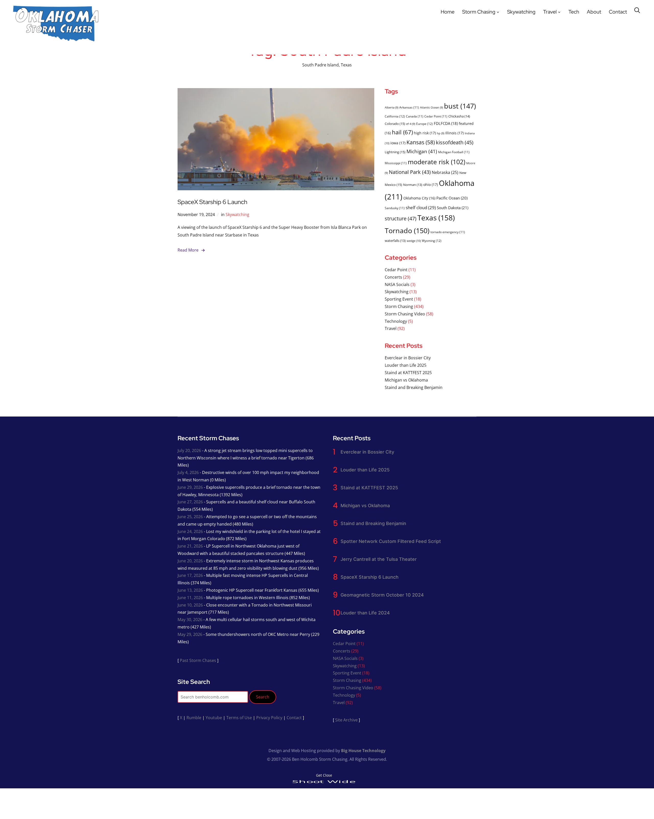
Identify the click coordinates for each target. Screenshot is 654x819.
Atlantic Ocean (431, 107)
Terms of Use (239, 717)
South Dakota (452, 207)
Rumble (193, 717)
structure (400, 218)
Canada (414, 116)
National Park (410, 172)
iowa (397, 142)
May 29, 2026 (190, 634)
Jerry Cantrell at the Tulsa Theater (379, 559)
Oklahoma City (419, 198)
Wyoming (431, 241)
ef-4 (410, 124)
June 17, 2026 (190, 575)
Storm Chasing (478, 11)
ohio (430, 184)
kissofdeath (454, 142)
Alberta (391, 107)
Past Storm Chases (198, 660)
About (594, 11)
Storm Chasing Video (405, 314)
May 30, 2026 (190, 619)
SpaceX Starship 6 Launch (212, 202)
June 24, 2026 (190, 531)
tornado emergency (447, 232)
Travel (550, 11)
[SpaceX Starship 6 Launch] (276, 91)
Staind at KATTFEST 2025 (408, 372)
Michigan (421, 151)
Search (262, 697)
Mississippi (396, 163)
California (395, 116)
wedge (414, 241)
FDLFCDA (446, 123)
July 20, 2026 (189, 450)
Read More (188, 250)
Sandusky (395, 208)
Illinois (454, 132)
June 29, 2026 (190, 487)
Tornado (407, 230)
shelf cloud (421, 207)
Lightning (395, 152)
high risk (425, 132)
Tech (573, 11)
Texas (436, 217)
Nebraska (445, 172)
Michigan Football (454, 152)
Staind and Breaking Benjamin (413, 387)
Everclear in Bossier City (408, 358)
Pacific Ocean (452, 197)
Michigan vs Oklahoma (406, 380)
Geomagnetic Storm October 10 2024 (382, 595)
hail (402, 132)
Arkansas (409, 107)
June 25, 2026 (190, 516)
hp (440, 133)
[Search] (637, 10)
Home (447, 11)
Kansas (420, 142)
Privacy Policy (269, 717)
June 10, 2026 (190, 605)
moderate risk (436, 161)
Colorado (395, 123)
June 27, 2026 (190, 502)
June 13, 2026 (190, 590)
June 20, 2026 (190, 561)
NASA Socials (397, 284)
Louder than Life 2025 (405, 365)
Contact (618, 11)
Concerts (393, 277)
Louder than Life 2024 (365, 612)
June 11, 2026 (190, 597)
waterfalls (395, 240)
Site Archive (346, 720)
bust (460, 106)
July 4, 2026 (188, 472)
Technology (396, 321)
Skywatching (521, 11)
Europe (424, 124)
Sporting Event (399, 299)
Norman (412, 184)
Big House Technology (363, 750)
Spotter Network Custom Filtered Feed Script (391, 541)
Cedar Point (435, 116)
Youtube (214, 717)
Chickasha (459, 116)
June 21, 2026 (190, 546)
